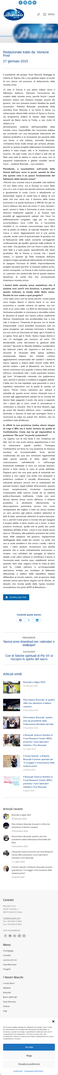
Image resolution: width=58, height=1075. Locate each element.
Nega (29, 1055)
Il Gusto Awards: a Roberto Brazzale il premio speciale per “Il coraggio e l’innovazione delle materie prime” (39, 761)
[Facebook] (20, 620)
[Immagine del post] (11, 687)
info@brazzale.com (12, 918)
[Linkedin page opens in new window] (34, 3)
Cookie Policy (18, 1071)
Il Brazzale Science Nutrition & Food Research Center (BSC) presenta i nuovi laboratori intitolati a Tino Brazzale (38, 740)
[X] (29, 620)
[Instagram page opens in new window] (25, 3)
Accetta (29, 1047)
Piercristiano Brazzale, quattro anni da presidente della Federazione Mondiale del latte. (38, 720)
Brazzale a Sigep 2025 (34, 682)
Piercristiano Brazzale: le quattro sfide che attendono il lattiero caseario (39, 703)
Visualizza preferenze (29, 1064)
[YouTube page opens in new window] (30, 3)
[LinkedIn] (37, 620)
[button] (53, 1021)
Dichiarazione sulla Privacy (33, 1071)
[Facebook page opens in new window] (21, 3)
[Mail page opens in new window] (24, 936)
